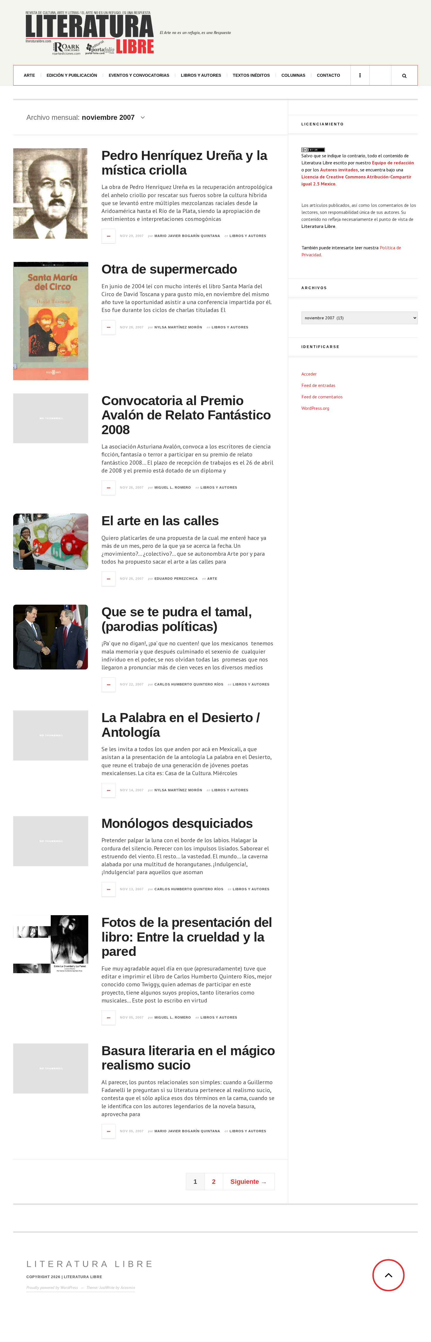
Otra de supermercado (169, 269)
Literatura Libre (90, 1264)
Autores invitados (339, 170)
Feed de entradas (318, 385)
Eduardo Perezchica (176, 578)
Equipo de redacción (393, 163)
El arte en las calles (160, 520)
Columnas (293, 75)
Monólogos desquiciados (177, 823)
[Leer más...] (109, 236)
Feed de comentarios (322, 397)
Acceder (309, 374)
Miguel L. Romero (173, 487)
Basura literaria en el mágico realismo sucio (188, 1058)
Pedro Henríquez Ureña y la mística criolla (184, 163)
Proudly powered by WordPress (52, 1287)
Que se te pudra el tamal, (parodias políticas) (176, 619)
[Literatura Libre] (89, 32)
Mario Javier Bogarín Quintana (187, 236)
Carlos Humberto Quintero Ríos (189, 684)
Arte (29, 75)
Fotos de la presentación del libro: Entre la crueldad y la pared (186, 937)
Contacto (328, 75)
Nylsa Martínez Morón (178, 327)
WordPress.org (315, 408)
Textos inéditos (251, 75)
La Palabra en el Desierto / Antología (180, 725)
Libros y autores (201, 75)
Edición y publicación (72, 75)
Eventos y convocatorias (139, 75)
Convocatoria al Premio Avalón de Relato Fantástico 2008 (186, 415)
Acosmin (128, 1287)
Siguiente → (248, 1181)
